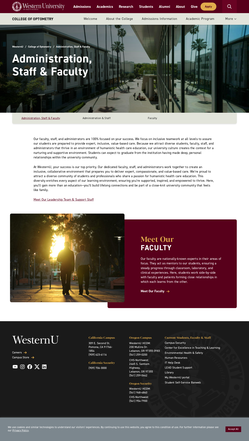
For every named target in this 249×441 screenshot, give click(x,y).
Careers (17, 352)
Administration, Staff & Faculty (41, 118)
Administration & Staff (97, 118)
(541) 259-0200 (138, 355)
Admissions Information (159, 19)
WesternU (17, 46)
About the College (119, 19)
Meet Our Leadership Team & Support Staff (64, 199)
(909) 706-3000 (98, 368)
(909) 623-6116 (98, 355)
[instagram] (22, 367)
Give (194, 6)
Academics (105, 6)
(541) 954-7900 (138, 401)
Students (146, 6)
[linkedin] (44, 367)
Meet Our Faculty (152, 291)
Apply (208, 6)
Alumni (164, 6)
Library (169, 372)
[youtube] (15, 367)
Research (126, 6)
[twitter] (37, 367)
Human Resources (176, 358)
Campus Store (20, 357)
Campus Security (175, 343)
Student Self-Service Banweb (183, 382)
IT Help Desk (172, 363)
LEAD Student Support (178, 367)
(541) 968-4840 (138, 392)
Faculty (152, 118)
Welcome (90, 19)
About (180, 6)
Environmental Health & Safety (184, 353)
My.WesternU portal (177, 377)
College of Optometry (32, 19)
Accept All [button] (233, 429)
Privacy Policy (20, 430)
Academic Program (200, 19)
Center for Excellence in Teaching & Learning (192, 348)
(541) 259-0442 (138, 375)
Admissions (82, 6)
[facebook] (30, 367)
